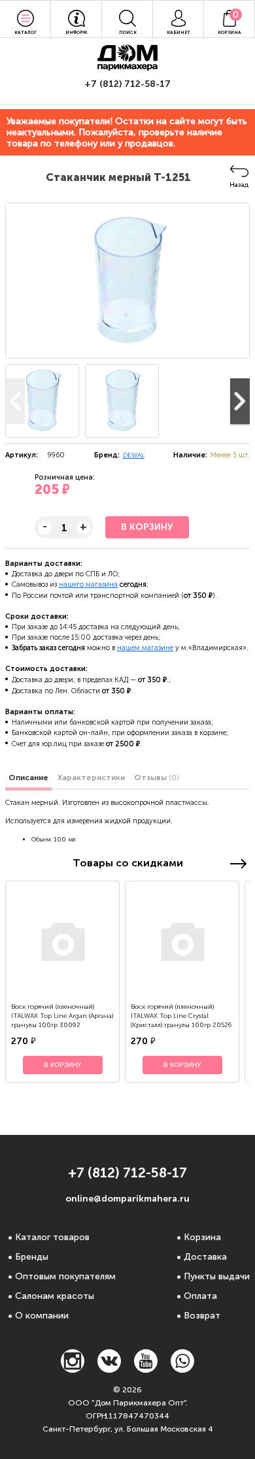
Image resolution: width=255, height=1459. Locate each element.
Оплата (200, 1296)
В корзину (147, 527)
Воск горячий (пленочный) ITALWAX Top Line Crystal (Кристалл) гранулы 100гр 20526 (181, 1016)
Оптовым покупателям (65, 1276)
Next (240, 401)
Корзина (202, 1237)
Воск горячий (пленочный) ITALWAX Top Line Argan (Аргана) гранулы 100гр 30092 (62, 1016)
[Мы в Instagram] (72, 1369)
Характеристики (91, 777)
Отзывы (156, 777)
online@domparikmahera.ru (127, 1198)
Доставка (205, 1256)
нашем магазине (145, 648)
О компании (42, 1315)
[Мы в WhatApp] (182, 1369)
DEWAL (133, 455)
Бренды (31, 1256)
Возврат (202, 1315)
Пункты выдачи (217, 1276)
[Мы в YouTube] (146, 1369)
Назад (239, 185)
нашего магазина (88, 584)
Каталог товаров (52, 1237)
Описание (28, 777)
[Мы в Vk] (109, 1369)
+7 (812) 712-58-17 (127, 84)
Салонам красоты (54, 1296)
